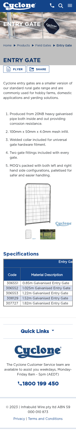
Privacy (19, 419)
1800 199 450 (40, 383)
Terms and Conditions (45, 419)
